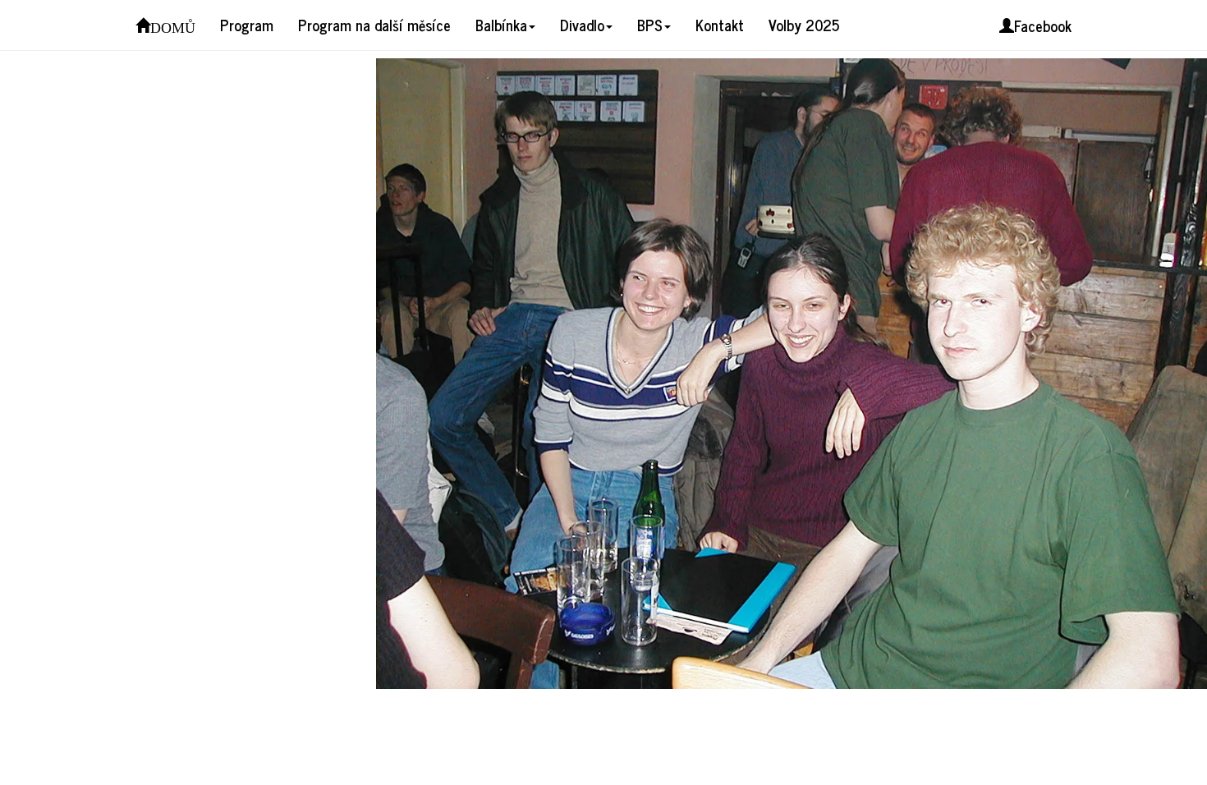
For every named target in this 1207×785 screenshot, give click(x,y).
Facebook (1043, 25)
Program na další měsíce (374, 24)
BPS (650, 24)
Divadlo (582, 24)
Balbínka (501, 24)
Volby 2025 (804, 24)
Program (246, 24)
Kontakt (719, 24)
